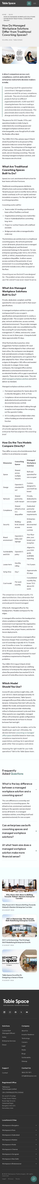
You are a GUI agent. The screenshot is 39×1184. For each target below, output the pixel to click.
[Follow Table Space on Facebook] (15, 1012)
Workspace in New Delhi (10, 1159)
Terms (18, 1179)
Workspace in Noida (9, 1145)
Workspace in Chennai (10, 1149)
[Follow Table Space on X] (21, 1012)
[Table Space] (8, 3)
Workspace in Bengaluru (10, 1125)
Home (4, 14)
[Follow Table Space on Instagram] (10, 1012)
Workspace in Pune (8, 1130)
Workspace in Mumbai (9, 1140)
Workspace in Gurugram (10, 1154)
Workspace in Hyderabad (11, 1135)
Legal (4, 1179)
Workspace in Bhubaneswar (11, 1164)
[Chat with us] (34, 1179)
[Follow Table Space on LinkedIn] (4, 1012)
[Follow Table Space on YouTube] (27, 1012)
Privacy (10, 1179)
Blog (11, 14)
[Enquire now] (29, 3)
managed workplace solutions (17, 379)
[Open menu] (34, 3)
